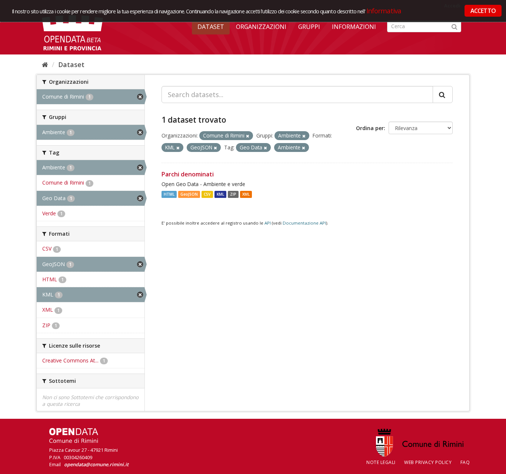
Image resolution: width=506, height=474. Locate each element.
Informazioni (354, 27)
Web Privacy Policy (428, 462)
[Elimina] (247, 136)
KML (220, 194)
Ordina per (370, 128)
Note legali (381, 462)
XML (246, 194)
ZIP (233, 194)
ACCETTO (483, 11)
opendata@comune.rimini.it (96, 464)
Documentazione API (304, 223)
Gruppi (309, 27)
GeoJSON (189, 194)
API (267, 223)
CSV (207, 194)
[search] (443, 94)
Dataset (210, 27)
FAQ (465, 462)
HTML (169, 194)
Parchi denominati (188, 174)
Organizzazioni (261, 27)
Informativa (384, 10)
